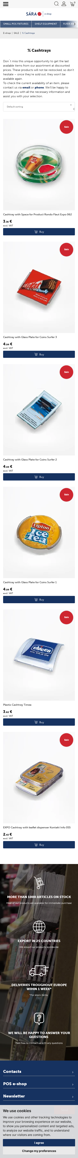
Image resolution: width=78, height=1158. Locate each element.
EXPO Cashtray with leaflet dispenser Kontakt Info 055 (37, 827)
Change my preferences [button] (39, 1151)
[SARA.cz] (39, 14)
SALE (16, 33)
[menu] (5, 4)
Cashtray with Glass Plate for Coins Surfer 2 (30, 459)
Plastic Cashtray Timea (17, 704)
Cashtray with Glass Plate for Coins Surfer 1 (30, 582)
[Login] (64, 3)
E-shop (7, 33)
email (26, 87)
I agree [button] (39, 1142)
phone (39, 87)
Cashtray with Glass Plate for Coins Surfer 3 (30, 337)
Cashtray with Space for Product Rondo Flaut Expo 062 (37, 214)
